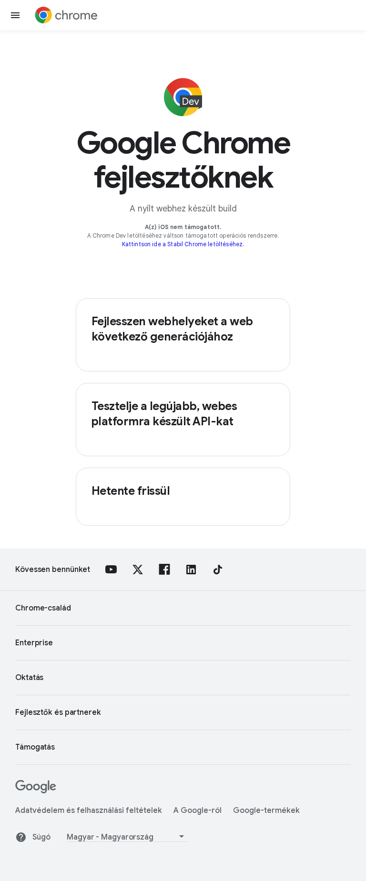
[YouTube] (111, 569)
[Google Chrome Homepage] (66, 15)
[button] (15, 15)
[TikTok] (218, 569)
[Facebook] (164, 569)
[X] (137, 569)
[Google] (35, 791)
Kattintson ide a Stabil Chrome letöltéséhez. (183, 244)
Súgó (41, 837)
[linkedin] (191, 569)
